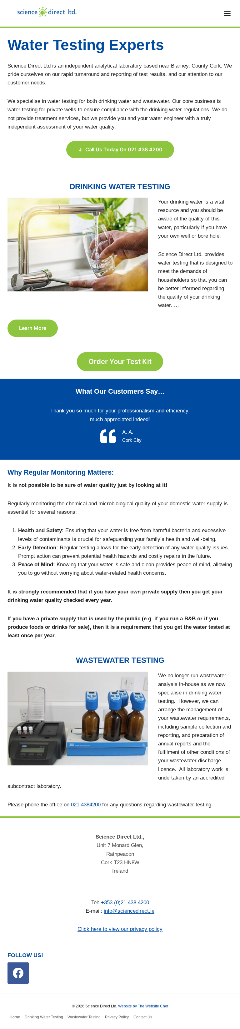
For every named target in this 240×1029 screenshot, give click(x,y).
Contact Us (142, 1017)
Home (15, 1017)
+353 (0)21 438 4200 (125, 902)
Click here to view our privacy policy (120, 929)
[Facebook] (18, 973)
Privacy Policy (117, 1017)
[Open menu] (230, 13)
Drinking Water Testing (44, 1017)
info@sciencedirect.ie (129, 911)
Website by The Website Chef (143, 1006)
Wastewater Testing (84, 1017)
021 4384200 (86, 805)
